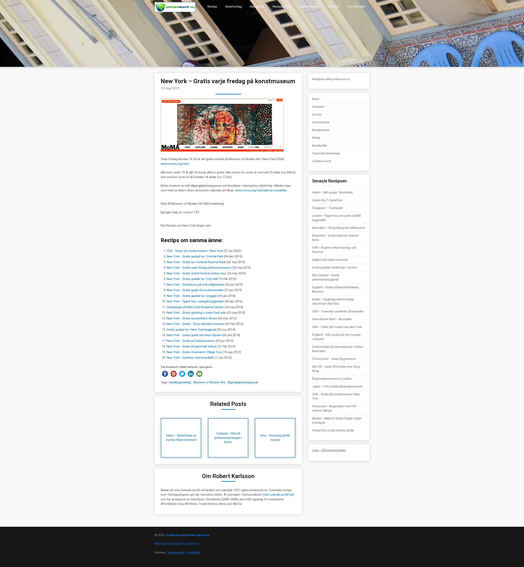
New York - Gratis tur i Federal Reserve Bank (196, 262)
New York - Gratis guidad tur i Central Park (195, 256)
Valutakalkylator (309, 6)
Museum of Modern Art (209, 382)
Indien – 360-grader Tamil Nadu (332, 192)
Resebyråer (319, 145)
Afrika (316, 137)
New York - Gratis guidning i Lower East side (196, 312)
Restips (212, 6)
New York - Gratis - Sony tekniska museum (196, 324)
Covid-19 (333, 6)
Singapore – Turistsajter (327, 208)
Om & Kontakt (356, 6)
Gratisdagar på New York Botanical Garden (195, 307)
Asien (316, 99)
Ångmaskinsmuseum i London (331, 378)
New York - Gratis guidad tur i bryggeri (192, 296)
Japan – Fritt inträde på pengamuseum (337, 386)
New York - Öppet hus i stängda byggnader (195, 301)
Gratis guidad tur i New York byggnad (191, 329)
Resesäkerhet (282, 6)
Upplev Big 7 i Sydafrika (327, 200)
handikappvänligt (180, 382)
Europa (316, 114)
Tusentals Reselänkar (326, 153)
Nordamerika (320, 130)
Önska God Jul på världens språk (333, 430)
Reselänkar (257, 6)
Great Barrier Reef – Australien (332, 319)
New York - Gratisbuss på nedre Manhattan (196, 284)
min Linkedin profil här (278, 494)
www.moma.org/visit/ (175, 164)
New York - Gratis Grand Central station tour (196, 273)
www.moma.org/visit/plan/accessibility (261, 190)
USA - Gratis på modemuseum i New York (195, 251)
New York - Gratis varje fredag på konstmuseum (199, 267)
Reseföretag (233, 6)
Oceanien (318, 106)
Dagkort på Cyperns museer (330, 259)
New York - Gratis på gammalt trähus (192, 346)
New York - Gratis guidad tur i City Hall (192, 279)
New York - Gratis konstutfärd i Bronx (192, 318)
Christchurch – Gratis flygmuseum (334, 358)
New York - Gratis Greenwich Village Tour (194, 352)
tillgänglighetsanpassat (242, 382)
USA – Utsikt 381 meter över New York (337, 327)
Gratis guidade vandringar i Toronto (334, 267)
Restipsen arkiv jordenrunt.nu (331, 79)
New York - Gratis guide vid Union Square (194, 335)
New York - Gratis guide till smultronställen (195, 290)
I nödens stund (321, 161)
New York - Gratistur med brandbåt (190, 357)
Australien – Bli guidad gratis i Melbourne (338, 227)
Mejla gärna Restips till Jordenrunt (177, 543)
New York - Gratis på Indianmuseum (191, 341)
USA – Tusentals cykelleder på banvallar (338, 311)
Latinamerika (320, 122)
